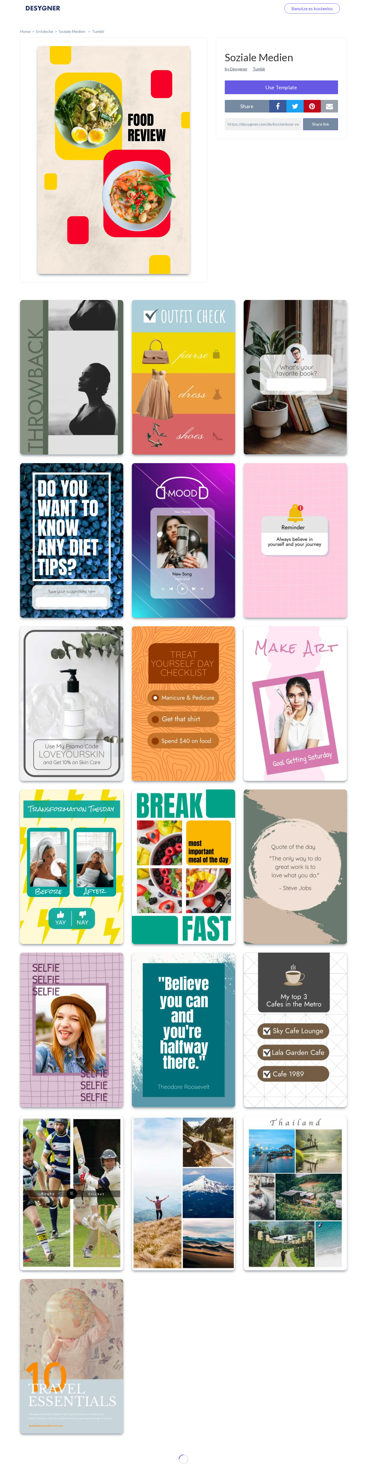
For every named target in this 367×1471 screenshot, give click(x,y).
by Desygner (236, 68)
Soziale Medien (72, 31)
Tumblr (98, 31)
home (25, 31)
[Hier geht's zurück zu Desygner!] (43, 12)
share (246, 106)
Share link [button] (320, 124)
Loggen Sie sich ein (256, 8)
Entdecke (44, 31)
